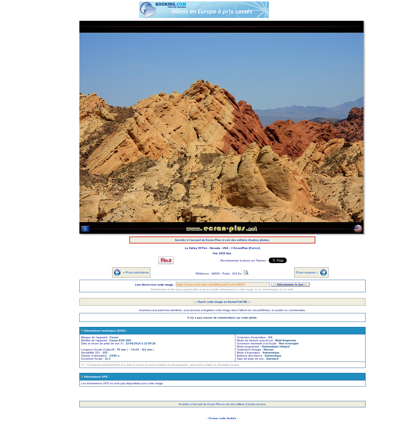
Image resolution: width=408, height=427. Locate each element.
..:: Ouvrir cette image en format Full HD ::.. (222, 301)
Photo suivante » (307, 272)
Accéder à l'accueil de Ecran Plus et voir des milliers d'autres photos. (222, 240)
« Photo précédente (136, 272)
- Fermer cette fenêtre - (222, 418)
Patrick (254, 248)
